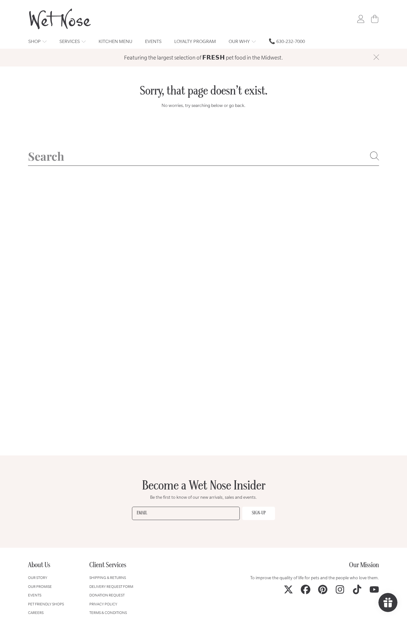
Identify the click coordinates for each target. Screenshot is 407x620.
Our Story (37, 577)
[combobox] (203, 156)
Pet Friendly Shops (46, 604)
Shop (35, 41)
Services (70, 41)
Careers (36, 612)
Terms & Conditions (108, 612)
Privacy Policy (103, 604)
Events (34, 595)
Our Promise (40, 586)
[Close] (376, 57)
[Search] (374, 156)
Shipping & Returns (107, 577)
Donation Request (107, 595)
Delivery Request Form (111, 586)
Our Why (240, 41)
